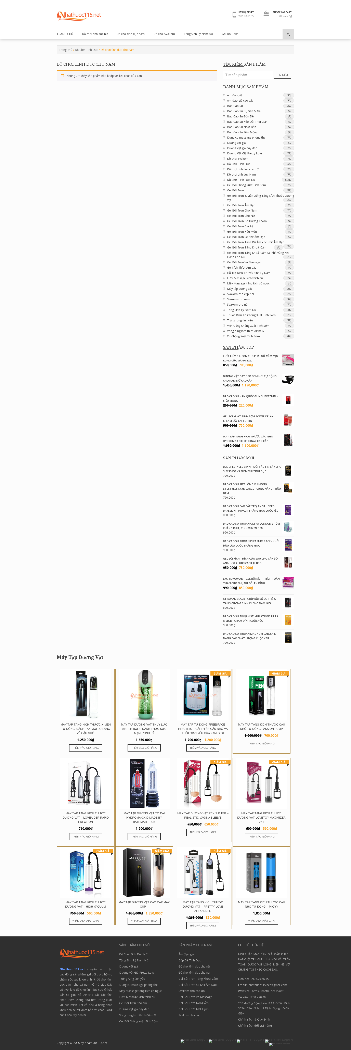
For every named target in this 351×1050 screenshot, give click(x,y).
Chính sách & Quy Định (254, 1019)
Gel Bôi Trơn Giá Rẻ (240, 226)
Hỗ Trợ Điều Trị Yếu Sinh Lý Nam (249, 273)
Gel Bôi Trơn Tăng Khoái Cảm (246, 247)
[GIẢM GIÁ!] (203, 719)
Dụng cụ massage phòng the (246, 137)
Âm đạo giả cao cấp (240, 100)
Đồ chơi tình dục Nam (241, 174)
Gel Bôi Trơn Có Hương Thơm (247, 221)
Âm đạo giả (234, 95)
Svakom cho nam (238, 299)
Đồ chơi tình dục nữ (95, 34)
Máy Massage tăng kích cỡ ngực (248, 283)
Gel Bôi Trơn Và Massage (244, 262)
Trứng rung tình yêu (240, 320)
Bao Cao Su (235, 106)
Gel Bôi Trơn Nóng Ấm (194, 1003)
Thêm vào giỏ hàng (86, 748)
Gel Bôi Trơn (230, 34)
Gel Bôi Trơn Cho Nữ (241, 216)
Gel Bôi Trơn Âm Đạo (241, 205)
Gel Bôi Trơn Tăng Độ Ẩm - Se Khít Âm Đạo (255, 242)
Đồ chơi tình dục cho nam (195, 972)
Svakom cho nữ (237, 304)
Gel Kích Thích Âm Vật (241, 267)
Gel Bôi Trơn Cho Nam (242, 210)
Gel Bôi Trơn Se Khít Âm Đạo (246, 237)
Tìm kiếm (282, 75)
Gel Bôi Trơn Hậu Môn (242, 231)
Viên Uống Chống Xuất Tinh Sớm (248, 326)
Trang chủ (65, 50)
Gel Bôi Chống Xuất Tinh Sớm (246, 185)
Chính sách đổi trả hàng (255, 1025)
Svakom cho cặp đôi (240, 294)
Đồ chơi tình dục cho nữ (242, 169)
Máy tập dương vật (239, 289)
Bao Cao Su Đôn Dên (241, 116)
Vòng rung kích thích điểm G (245, 331)
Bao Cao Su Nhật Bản (241, 127)
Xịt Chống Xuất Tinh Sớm (243, 336)
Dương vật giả (236, 143)
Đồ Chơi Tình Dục (86, 50)
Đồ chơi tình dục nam (131, 34)
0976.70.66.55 (246, 16)
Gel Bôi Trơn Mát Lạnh (194, 1009)
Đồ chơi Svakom (164, 34)
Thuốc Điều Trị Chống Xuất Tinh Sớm (251, 315)
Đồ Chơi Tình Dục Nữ (241, 180)
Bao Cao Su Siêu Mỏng (242, 132)
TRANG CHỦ (65, 34)
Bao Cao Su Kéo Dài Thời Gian (247, 122)
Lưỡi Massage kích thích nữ (245, 278)
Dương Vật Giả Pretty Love (244, 153)
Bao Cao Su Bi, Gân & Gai (244, 111)
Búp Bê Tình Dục (190, 960)
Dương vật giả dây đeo (242, 148)
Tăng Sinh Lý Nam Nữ (198, 34)
